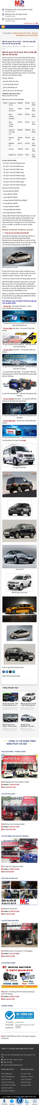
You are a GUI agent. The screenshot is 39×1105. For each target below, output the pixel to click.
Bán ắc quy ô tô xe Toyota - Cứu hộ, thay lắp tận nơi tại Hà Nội (9, 725)
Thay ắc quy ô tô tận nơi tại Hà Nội (17, 233)
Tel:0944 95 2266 (10, 11)
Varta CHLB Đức (26, 1079)
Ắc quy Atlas (7, 328)
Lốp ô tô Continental (7, 1082)
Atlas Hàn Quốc (26, 1082)
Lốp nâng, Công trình (8, 1090)
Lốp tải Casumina (7, 1088)
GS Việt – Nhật (25, 1074)
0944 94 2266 (7, 1062)
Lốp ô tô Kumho (6, 1079)
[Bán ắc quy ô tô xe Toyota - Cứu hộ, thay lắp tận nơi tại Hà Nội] (10, 718)
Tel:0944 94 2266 (10, 21)
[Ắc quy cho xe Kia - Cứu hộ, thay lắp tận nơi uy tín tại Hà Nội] (10, 697)
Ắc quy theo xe (8, 33)
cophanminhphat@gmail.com (13, 1065)
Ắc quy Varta (7, 350)
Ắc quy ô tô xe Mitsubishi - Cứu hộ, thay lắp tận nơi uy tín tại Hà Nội (28, 725)
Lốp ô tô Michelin (6, 1074)
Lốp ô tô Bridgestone (8, 1076)
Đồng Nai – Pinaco (27, 1076)
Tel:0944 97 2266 (10, 16)
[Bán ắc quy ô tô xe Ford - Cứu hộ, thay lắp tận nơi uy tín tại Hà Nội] (28, 697)
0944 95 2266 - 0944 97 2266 (12, 1059)
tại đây (23, 440)
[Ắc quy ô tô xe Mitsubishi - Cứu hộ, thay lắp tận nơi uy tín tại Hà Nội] (28, 718)
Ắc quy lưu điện (26, 1085)
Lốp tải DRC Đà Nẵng (8, 1085)
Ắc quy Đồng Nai (9, 420)
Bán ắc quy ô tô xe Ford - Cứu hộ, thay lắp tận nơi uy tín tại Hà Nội (28, 704)
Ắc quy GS (7, 306)
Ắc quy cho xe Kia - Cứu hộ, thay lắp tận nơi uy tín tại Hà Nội (10, 704)
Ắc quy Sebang (8, 399)
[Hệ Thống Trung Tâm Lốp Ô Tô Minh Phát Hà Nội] (19, 3)
